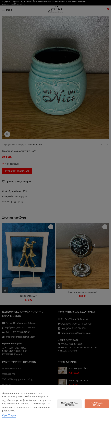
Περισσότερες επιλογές (69, 404)
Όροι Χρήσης (9, 415)
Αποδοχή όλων (97, 404)
